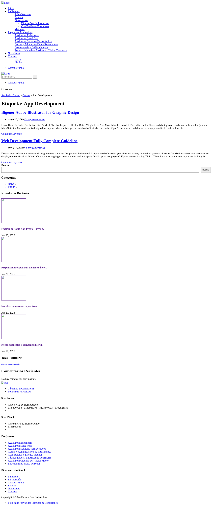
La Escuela (14, 11)
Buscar (5, 165)
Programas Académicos (20, 32)
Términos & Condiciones (21, 388)
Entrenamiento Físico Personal (24, 463)
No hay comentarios (34, 119)
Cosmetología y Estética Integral (31, 47)
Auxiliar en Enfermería (27, 35)
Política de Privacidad (19, 391)
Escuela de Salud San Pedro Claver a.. (22, 228)
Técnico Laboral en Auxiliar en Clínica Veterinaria (41, 50)
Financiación (21, 20)
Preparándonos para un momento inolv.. (24, 267)
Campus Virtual (16, 67)
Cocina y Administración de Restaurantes (36, 44)
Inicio (11, 8)
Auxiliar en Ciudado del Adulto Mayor (28, 460)
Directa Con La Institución (35, 23)
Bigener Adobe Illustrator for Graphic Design (40, 112)
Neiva (18, 59)
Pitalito (18, 62)
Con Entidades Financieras (35, 26)
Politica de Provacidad (19, 502)
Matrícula (20, 29)
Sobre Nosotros (23, 14)
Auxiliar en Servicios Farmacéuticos (33, 41)
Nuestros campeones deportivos (19, 306)
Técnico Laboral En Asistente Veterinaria (29, 457)
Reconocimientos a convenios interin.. (22, 344)
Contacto (12, 56)
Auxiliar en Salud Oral (26, 38)
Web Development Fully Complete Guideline (39, 141)
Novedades (14, 53)
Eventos (19, 17)
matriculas (16, 364)
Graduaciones (6, 364)
